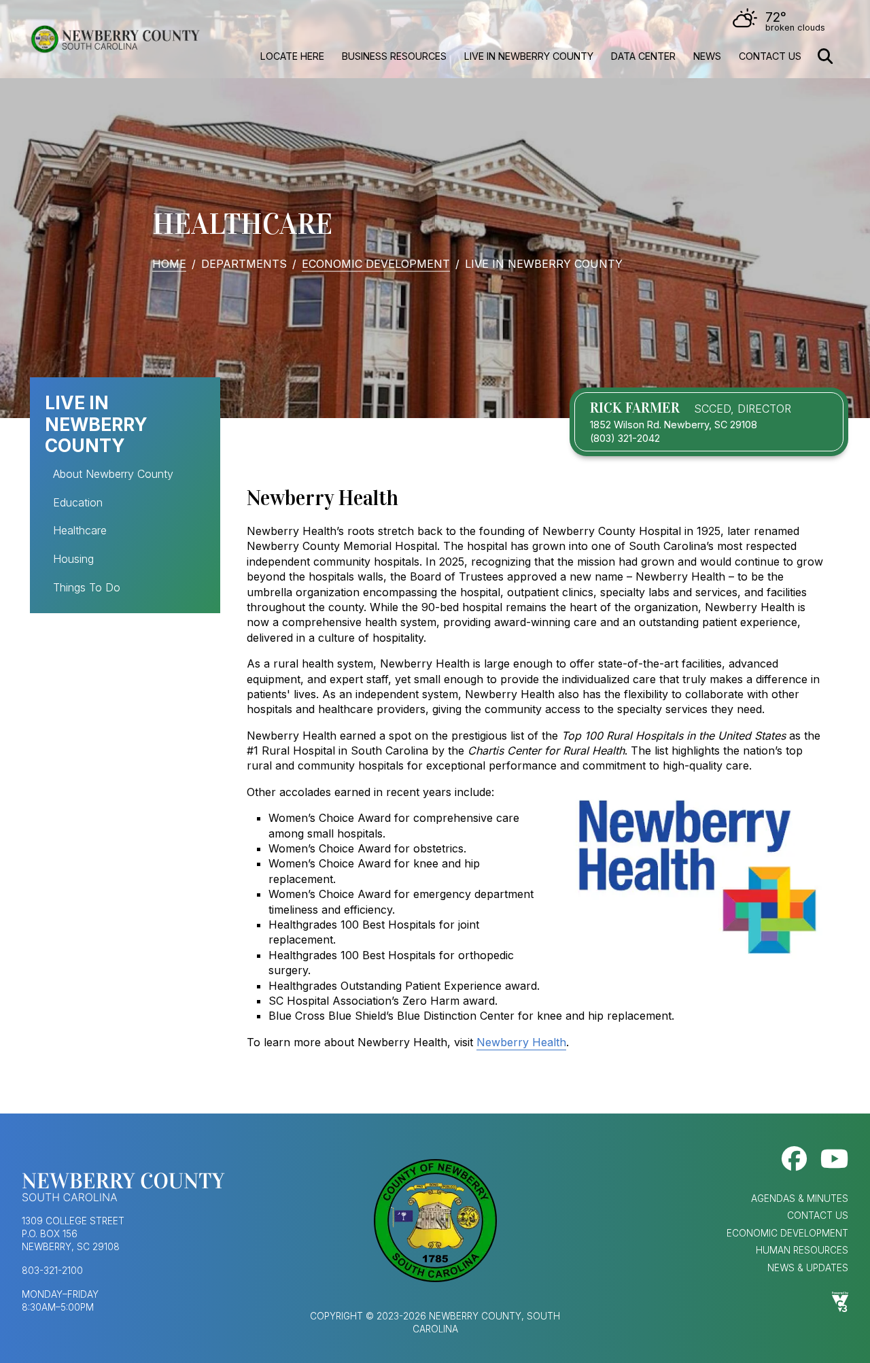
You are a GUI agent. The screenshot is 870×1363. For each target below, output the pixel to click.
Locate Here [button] (292, 56)
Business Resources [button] (394, 56)
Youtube (834, 1158)
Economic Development (376, 263)
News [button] (707, 56)
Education (78, 502)
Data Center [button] (643, 56)
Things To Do (86, 587)
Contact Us (817, 1215)
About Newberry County (113, 474)
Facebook (794, 1158)
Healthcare (80, 530)
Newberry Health (521, 1042)
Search (825, 56)
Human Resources (802, 1250)
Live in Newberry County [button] (528, 56)
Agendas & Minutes (799, 1198)
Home (169, 263)
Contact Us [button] (770, 56)
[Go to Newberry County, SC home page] (115, 39)
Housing (73, 559)
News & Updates (807, 1267)
